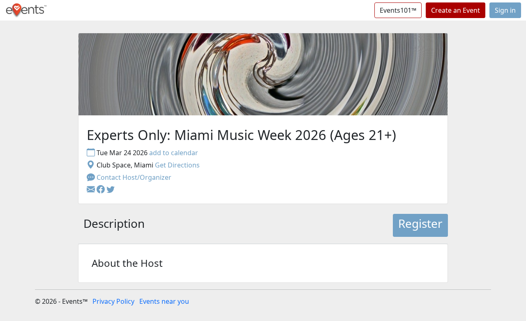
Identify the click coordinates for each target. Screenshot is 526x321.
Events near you (164, 301)
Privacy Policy (113, 301)
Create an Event (455, 10)
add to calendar (173, 152)
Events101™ (398, 10)
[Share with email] (92, 189)
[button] (101, 189)
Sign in (505, 10)
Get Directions (177, 165)
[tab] (114, 225)
